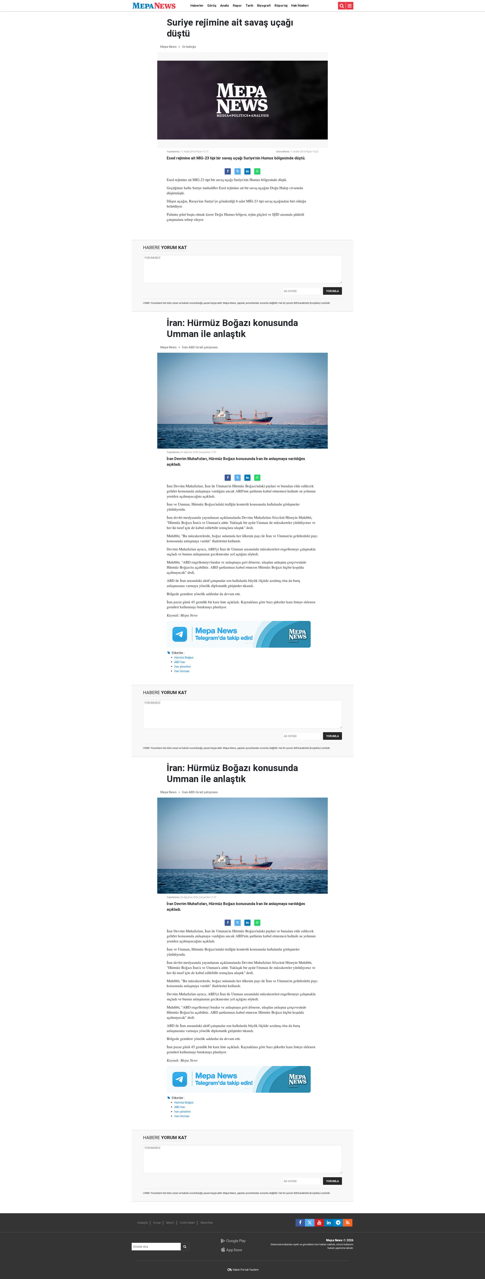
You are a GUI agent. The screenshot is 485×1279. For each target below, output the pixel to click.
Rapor (237, 5)
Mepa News (168, 47)
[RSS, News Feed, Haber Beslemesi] (347, 1222)
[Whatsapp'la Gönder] (257, 171)
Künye (157, 1222)
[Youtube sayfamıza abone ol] (319, 1222)
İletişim (170, 1222)
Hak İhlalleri (299, 5)
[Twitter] (238, 171)
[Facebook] (228, 171)
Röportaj (281, 5)
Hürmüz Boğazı (183, 657)
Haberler (196, 5)
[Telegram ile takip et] (338, 1222)
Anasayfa (142, 1222)
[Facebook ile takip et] (300, 1222)
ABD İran (179, 662)
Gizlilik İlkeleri (187, 1222)
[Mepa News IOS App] (233, 1249)
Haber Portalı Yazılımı (246, 1269)
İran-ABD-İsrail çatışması (200, 347)
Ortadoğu (189, 47)
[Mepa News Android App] (233, 1241)
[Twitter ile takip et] (309, 1222)
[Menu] (349, 6)
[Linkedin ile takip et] (328, 1222)
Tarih (249, 5)
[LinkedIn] (247, 171)
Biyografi (264, 5)
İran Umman (181, 671)
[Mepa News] (154, 5)
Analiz (224, 5)
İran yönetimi (182, 666)
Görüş (211, 5)
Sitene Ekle (206, 1222)
